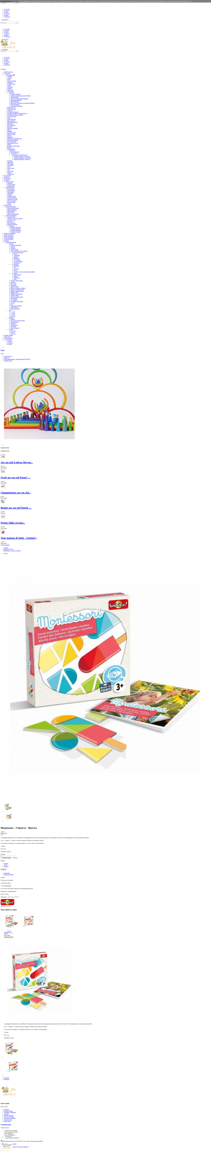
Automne (16, 269)
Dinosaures (13, 285)
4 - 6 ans (13, 314)
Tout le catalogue (8, 338)
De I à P (13, 332)
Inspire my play (11, 107)
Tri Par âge (8, 340)
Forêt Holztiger (14, 97)
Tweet (5, 865)
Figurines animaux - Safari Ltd (22, 156)
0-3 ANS (6, 11)
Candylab (9, 76)
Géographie (17, 255)
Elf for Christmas (11, 81)
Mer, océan (13, 283)
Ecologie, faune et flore (17, 280)
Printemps (16, 266)
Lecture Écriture (11, 196)
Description (7, 873)
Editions (10, 317)
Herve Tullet (10, 91)
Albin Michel (14, 325)
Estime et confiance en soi (17, 289)
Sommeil (6, 240)
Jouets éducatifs (9, 187)
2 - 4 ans (13, 313)
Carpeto (9, 78)
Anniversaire (7, 337)
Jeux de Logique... (12, 200)
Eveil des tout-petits (16, 245)
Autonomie (10, 193)
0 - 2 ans (13, 311)
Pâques (16, 276)
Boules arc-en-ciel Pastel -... (16, 507)
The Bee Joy (10, 163)
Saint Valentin (17, 274)
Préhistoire (16, 258)
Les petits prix (7, 178)
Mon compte (7, 1121)
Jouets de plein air (8, 236)
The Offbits (10, 165)
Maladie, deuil (14, 292)
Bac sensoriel (7, 175)
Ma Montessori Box (12, 122)
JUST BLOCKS (11, 109)
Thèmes (10, 243)
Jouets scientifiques (10, 206)
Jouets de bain (11, 186)
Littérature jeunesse (10, 242)
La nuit (12, 303)
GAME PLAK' (11, 84)
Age (9, 310)
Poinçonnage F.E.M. (12, 143)
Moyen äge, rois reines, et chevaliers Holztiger (23, 103)
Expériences (17, 263)
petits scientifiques (12, 209)
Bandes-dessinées (15, 308)
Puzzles (9, 203)
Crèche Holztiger (15, 104)
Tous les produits (5, 545)
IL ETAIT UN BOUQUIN (18, 320)
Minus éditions (14, 322)
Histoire (16, 257)
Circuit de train (11, 217)
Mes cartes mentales (12, 128)
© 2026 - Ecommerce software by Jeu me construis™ (15, 1146)
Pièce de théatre (11, 223)
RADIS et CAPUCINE (13, 146)
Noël (15, 279)
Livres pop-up (14, 307)
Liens (2, 350)
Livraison (6, 1109)
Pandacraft (10, 137)
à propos (6, 15)
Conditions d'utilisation (10, 1112)
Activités (13, 248)
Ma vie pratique (11, 125)
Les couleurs (14, 300)
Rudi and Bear (11, 149)
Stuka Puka (10, 162)
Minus (9, 129)
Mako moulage (11, 121)
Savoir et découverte (17, 252)
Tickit (8, 166)
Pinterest (6, 866)
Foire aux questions (9, 1117)
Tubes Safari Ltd (15, 152)
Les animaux (17, 260)
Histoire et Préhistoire (12, 214)
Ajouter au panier (6, 857)
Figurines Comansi (15, 232)
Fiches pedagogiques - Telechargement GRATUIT (17, 359)
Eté (15, 267)
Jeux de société (11, 202)
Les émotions (14, 298)
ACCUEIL (7, 9)
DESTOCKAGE (8, 72)
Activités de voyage (12, 199)
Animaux (13, 282)
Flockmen (9, 82)
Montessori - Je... (8, 932)
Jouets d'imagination (10, 215)
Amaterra (13, 323)
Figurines (10, 226)
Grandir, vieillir (14, 295)
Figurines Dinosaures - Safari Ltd (22, 158)
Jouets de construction (9, 233)
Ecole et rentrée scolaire (17, 297)
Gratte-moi (10, 87)
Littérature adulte (8, 335)
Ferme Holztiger (15, 101)
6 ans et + (13, 316)
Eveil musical (10, 189)
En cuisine (10, 221)
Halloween (17, 277)
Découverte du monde (13, 208)
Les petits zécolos (11, 116)
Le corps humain (18, 261)
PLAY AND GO (11, 141)
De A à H (13, 331)
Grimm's (9, 88)
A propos (6, 1114)
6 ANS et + (7, 14)
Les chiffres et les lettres (17, 301)
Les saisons (14, 264)
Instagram (6, 357)
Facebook (6, 1078)
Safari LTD (11, 150)
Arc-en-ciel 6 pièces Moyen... (17, 462)
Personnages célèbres (16, 306)
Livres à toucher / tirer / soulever (19, 251)
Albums (13, 246)
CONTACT (7, 17)
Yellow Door (10, 174)
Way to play (10, 171)
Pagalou (9, 135)
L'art (12, 304)
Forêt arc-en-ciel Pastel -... (15, 477)
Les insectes (7, 73)
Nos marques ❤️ (9, 75)
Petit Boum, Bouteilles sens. (14, 138)
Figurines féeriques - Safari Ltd (22, 159)
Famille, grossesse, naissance (18, 288)
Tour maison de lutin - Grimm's (18, 537)
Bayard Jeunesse (15, 328)
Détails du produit (8, 874)
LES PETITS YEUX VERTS (15, 115)
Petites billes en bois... (13, 522)
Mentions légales (8, 1111)
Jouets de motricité (9, 234)
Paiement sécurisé (8, 1115)
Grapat (9, 85)
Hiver (15, 270)
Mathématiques (11, 211)
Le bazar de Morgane (12, 112)
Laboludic (10, 110)
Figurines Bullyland (16, 230)
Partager (6, 863)
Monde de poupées (12, 224)
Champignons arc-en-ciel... (16, 492)
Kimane (13, 319)
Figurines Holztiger (16, 229)
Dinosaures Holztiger (16, 100)
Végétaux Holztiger (16, 94)
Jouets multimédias (9, 237)
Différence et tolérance (16, 294)
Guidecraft (10, 89)
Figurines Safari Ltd (16, 227)
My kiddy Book (11, 132)
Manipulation (10, 192)
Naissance (10, 183)
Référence (3, 906)
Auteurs (10, 329)
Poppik (9, 144)
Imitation (9, 195)
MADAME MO (11, 119)
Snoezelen (6, 177)
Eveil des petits (11, 184)
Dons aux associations (9, 1118)
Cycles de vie (14, 153)
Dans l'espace (10, 212)
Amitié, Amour (14, 286)
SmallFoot (10, 161)
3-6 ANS (6, 12)
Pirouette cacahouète (12, 140)
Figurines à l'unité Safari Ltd (19, 155)
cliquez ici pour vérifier (36, 1141)
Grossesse (6, 180)
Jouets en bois (7, 205)
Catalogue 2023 (8, 360)
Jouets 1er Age (9, 181)
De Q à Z (13, 334)
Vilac (8, 169)
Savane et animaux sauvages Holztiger (21, 95)
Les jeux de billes (8, 239)
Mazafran (9, 126)
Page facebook (8, 356)
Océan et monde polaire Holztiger (19, 98)
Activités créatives (12, 198)
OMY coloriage (11, 134)
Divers (9, 79)
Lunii (8, 118)
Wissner (9, 172)
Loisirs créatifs (14, 249)
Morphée (9, 131)
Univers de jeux (11, 220)
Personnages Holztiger (16, 106)
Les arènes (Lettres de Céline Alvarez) (17, 113)
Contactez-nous (8, 1120)
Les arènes (13, 326)
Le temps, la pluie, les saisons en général (24, 271)
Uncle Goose (10, 168)
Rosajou (9, 147)
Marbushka (10, 124)
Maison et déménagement (17, 291)
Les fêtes (14, 273)
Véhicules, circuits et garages (14, 218)
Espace (16, 254)
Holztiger (10, 92)
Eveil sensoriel (11, 190)
